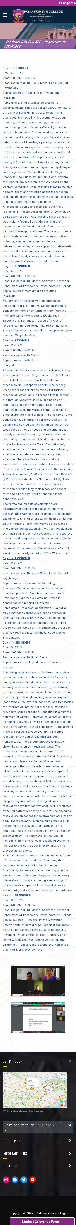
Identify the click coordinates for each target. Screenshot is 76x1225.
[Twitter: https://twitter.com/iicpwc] (23, 1179)
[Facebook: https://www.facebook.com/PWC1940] (15, 1179)
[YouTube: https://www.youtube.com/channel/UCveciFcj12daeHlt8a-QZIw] (32, 1179)
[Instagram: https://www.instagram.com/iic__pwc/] (6, 1179)
